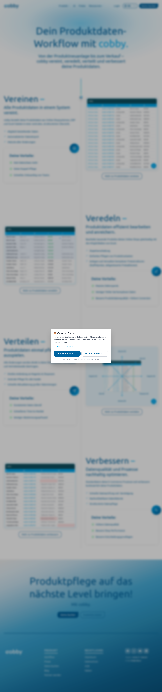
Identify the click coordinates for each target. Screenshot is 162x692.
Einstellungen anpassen (62, 346)
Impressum (95, 359)
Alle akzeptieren (65, 353)
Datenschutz (82, 359)
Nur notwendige (93, 353)
